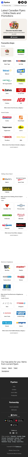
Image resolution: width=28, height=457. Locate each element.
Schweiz (4, 438)
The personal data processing (14, 453)
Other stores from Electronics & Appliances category (12, 295)
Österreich (13, 436)
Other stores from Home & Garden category (13, 145)
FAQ (14, 386)
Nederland (4, 441)
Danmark (16, 438)
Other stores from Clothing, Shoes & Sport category (11, 197)
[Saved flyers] (19, 2)
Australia (19, 436)
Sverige (14, 441)
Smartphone (5, 371)
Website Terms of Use (14, 450)
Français (4, 440)
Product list (14, 395)
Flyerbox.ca (18, 446)
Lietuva (19, 440)
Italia (15, 440)
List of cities (14, 392)
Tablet (15, 368)
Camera (4, 368)
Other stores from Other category (13, 233)
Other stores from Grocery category (13, 107)
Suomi (21, 438)
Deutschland (10, 438)
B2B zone (14, 410)
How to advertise (14, 407)
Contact (14, 389)
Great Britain (10, 440)
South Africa (20, 441)
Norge (9, 441)
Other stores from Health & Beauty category (13, 330)
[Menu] (25, 2)
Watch (10, 368)
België (23, 436)
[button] (22, 2)
